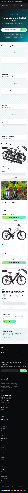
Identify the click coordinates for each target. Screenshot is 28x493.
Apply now (3, 435)
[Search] (15, 5)
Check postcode (4, 426)
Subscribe (23, 370)
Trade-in (2, 447)
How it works (3, 421)
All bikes (2, 409)
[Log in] (18, 5)
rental (20, 37)
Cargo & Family (4, 414)
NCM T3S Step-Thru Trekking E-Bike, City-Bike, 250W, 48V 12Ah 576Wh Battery (13, 292)
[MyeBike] (4, 6)
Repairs (2, 442)
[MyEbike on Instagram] (2, 391)
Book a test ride (8, 324)
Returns (2, 459)
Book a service (4, 440)
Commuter (3, 411)
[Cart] (21, 5)
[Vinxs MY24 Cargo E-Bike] (14, 190)
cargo (17, 34)
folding (21, 34)
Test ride (3, 445)
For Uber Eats (4, 428)
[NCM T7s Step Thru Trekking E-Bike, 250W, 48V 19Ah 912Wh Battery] (14, 233)
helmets (15, 37)
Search (23, 29)
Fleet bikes (3, 424)
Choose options (13, 217)
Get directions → (7, 337)
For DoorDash (4, 430)
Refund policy (4, 474)
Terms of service (4, 478)
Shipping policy (4, 476)
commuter (11, 34)
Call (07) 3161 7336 (10, 321)
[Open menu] (24, 5)
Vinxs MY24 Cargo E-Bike (9, 202)
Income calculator (4, 433)
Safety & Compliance (5, 480)
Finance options (4, 464)
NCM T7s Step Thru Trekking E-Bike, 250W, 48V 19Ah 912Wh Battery (13, 246)
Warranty (3, 461)
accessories (9, 37)
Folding (2, 416)
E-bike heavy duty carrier (8, 168)
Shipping (3, 457)
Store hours (3, 449)
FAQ (2, 466)
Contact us (3, 455)
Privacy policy (4, 471)
